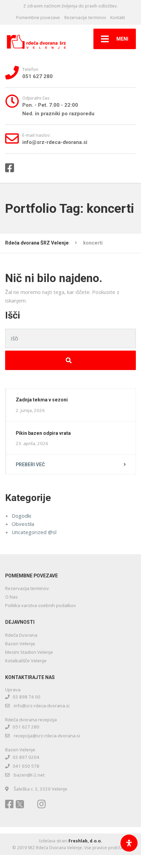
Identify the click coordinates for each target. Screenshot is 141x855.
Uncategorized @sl (34, 532)
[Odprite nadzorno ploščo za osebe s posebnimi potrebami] (129, 843)
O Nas (11, 597)
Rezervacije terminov (85, 17)
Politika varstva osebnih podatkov (40, 605)
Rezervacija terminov (27, 588)
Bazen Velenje (20, 643)
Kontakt (117, 17)
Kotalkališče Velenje (26, 661)
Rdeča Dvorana (21, 635)
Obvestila (23, 523)
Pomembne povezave (38, 17)
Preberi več (30, 464)
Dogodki (21, 515)
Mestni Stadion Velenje (29, 652)
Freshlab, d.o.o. (85, 841)
